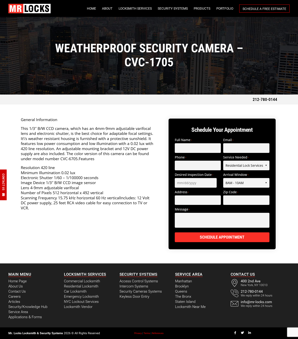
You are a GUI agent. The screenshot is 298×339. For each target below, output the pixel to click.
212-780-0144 (265, 99)
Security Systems (173, 8)
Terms (147, 333)
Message (182, 209)
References (158, 333)
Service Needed (236, 157)
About (107, 8)
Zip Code (230, 192)
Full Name (183, 140)
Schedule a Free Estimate (264, 9)
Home (91, 8)
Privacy (138, 333)
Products (202, 8)
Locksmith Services (135, 8)
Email (228, 140)
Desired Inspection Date (194, 175)
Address (182, 192)
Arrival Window (236, 175)
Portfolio (224, 8)
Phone (180, 157)
